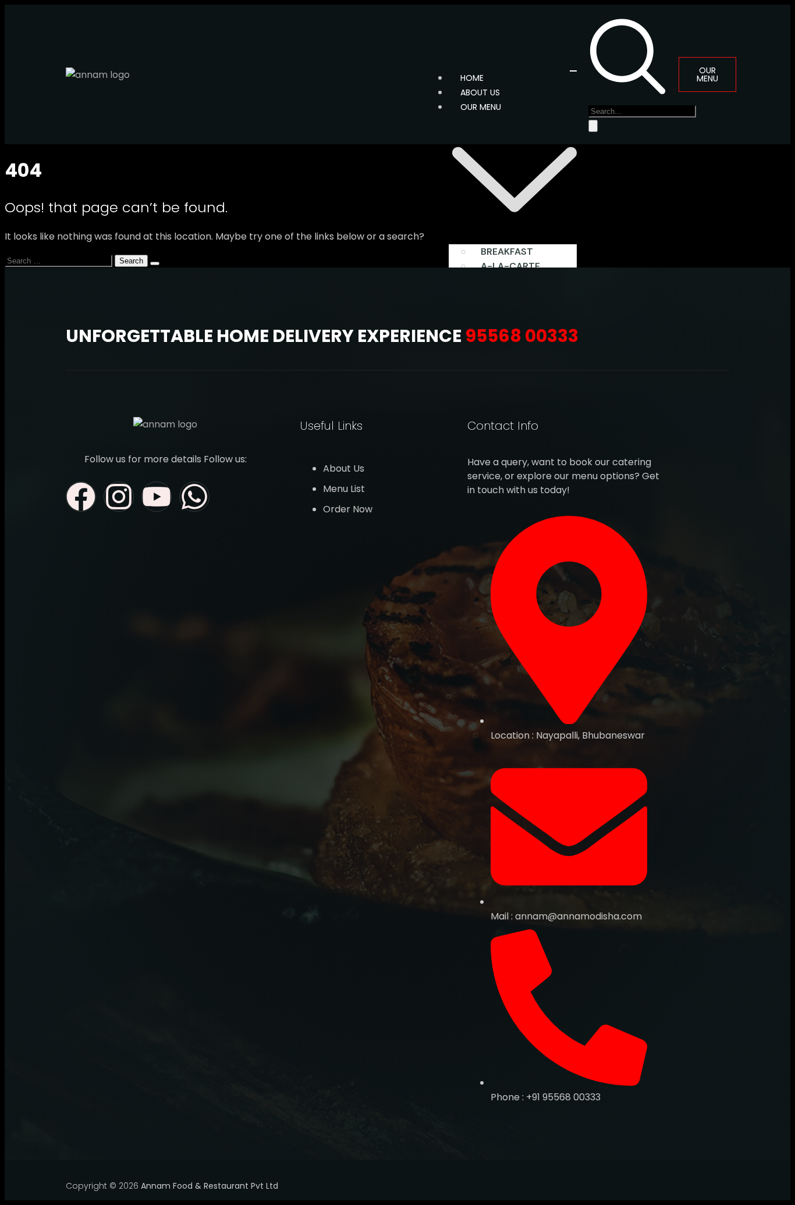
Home (472, 78)
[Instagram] (119, 497)
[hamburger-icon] (573, 71)
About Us (480, 92)
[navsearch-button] (627, 91)
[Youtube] (156, 497)
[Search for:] (60, 260)
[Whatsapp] (194, 497)
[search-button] (593, 126)
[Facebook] (81, 497)
